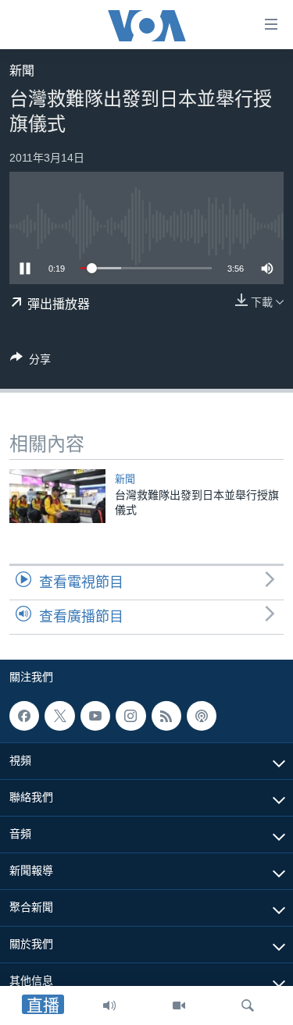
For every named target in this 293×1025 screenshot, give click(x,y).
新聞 (21, 70)
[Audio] (109, 1005)
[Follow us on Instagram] (130, 716)
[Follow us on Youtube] (95, 716)
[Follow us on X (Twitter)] (59, 716)
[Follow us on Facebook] (24, 716)
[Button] (30, 361)
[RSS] (166, 716)
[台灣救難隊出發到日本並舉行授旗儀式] (57, 496)
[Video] (178, 1005)
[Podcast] (201, 716)
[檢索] (247, 1005)
